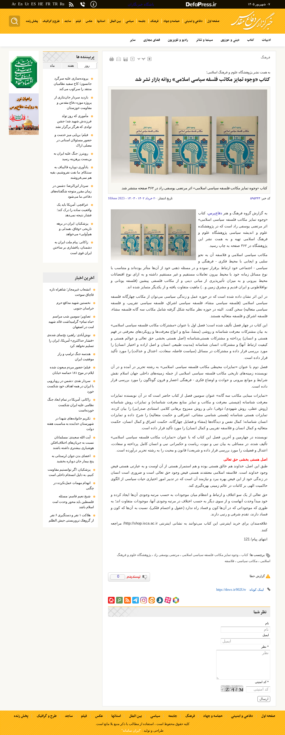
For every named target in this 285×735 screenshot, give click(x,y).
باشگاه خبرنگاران (141, 4)
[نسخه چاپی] (111, 58)
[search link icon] (119, 600)
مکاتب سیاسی (247, 561)
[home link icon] (111, 600)
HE (40, 4)
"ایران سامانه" (131, 730)
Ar (14, 4)
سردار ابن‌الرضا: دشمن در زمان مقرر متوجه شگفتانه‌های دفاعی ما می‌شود (71, 191)
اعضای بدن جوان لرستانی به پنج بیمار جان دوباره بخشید (73, 458)
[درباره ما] (93, 4)
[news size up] (149, 58)
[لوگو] (253, 31)
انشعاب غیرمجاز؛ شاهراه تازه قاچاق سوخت (72, 292)
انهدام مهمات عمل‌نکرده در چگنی (73, 485)
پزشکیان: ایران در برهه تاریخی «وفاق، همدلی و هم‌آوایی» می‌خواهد (74, 229)
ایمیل (265, 635)
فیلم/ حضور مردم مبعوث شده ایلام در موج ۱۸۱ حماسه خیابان (72, 369)
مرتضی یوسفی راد (166, 555)
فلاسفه (229, 561)
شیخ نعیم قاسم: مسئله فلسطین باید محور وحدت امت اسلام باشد (73, 501)
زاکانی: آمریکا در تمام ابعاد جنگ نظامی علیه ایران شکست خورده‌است (70, 405)
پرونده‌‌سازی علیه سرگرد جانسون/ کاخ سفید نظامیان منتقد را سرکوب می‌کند (73, 83)
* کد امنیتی (262, 682)
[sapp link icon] (159, 600)
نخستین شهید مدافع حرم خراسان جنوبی (75, 305)
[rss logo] (71, 5)
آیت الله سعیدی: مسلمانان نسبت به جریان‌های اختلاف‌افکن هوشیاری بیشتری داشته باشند (72, 442)
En (20, 4)
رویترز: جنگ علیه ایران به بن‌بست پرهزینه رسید (73, 156)
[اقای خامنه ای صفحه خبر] (24, 72)
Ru (62, 4)
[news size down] (132, 58)
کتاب (244, 555)
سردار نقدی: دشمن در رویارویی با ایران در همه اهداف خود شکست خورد (70, 386)
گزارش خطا (257, 576)
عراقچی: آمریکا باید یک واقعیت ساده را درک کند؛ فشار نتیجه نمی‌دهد (74, 210)
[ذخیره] (125, 59)
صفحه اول (268, 716)
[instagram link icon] (143, 600)
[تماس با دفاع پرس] (82, 4)
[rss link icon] (127, 600)
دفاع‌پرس (215, 213)
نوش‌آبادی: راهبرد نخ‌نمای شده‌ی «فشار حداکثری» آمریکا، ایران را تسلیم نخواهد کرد (70, 340)
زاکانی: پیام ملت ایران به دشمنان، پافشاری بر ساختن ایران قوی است (72, 247)
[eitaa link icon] (151, 600)
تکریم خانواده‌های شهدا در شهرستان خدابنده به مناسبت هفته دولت (70, 423)
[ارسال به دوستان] (118, 58)
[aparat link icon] (167, 600)
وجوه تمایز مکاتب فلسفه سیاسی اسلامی (210, 555)
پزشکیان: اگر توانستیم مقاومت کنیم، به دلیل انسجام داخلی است (71, 472)
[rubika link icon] (176, 600)
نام (267, 623)
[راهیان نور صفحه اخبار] (24, 114)
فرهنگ (265, 57)
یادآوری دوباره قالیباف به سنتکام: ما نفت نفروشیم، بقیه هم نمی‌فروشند (71, 172)
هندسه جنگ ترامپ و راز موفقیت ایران (76, 356)
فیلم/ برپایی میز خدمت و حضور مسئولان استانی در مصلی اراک (73, 140)
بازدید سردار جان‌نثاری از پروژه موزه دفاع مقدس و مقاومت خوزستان (73, 102)
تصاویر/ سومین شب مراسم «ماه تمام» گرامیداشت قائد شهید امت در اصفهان (71, 321)
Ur (27, 4)
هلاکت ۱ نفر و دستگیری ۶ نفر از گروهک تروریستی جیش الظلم (71, 517)
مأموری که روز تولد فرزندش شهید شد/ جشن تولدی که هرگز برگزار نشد (73, 121)
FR (48, 4)
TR (55, 4)
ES (33, 4)
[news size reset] (141, 58)
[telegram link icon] (135, 600)
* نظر (265, 646)
